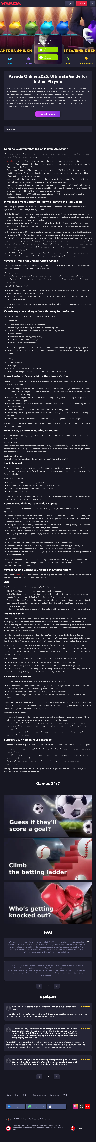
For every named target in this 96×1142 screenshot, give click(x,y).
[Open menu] (92, 3)
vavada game (12, 161)
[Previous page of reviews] (39, 1076)
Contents (54, 1095)
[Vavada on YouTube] (87, 1106)
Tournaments (39, 1095)
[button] (93, 30)
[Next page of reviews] (57, 1076)
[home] (11, 3)
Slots (8, 1095)
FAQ (65, 1095)
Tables (26, 1095)
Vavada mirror (48, 114)
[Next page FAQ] (57, 986)
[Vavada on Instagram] (75, 1106)
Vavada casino (20, 575)
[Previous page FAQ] (39, 986)
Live (17, 1095)
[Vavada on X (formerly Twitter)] (81, 1106)
